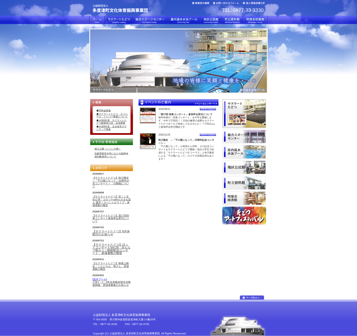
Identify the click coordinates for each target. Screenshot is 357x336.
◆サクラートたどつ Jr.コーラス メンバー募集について (112, 115)
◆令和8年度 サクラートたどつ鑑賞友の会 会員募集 (111, 121)
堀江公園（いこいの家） (107, 148)
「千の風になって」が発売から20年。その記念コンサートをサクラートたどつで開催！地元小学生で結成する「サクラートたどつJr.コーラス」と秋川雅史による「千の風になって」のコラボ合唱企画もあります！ (186, 149)
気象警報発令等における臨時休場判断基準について (111, 155)
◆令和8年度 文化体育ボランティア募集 (111, 128)
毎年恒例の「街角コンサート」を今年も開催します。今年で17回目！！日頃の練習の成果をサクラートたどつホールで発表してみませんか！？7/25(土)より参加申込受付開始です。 (186, 120)
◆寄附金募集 (103, 110)
